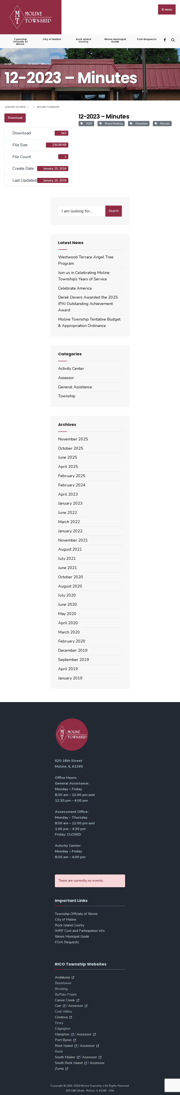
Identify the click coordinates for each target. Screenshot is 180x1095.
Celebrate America (75, 288)
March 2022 (69, 521)
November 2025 (73, 439)
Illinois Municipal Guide (115, 40)
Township (66, 396)
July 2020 (67, 595)
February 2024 (71, 485)
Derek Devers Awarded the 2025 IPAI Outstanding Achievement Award (88, 304)
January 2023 (70, 503)
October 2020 (70, 577)
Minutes (164, 123)
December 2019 (73, 650)
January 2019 (70, 678)
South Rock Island (69, 1062)
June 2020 (67, 604)
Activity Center (71, 368)
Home (8, 64)
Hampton (62, 1034)
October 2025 (70, 448)
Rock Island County (83, 40)
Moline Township (48, 107)
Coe (58, 1005)
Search (114, 211)
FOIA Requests (147, 39)
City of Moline (52, 39)
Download (15, 118)
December (141, 123)
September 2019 (73, 659)
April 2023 (68, 494)
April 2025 (68, 466)
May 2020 (67, 613)
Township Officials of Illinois (20, 41)
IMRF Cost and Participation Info (80, 930)
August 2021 (70, 549)
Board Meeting (113, 123)
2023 (88, 123)
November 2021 (73, 540)
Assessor (66, 377)
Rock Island (64, 1045)
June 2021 (67, 567)
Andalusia (62, 977)
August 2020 (70, 586)
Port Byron (63, 1040)
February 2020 (71, 641)
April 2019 (68, 669)
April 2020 (68, 623)
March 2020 (69, 632)
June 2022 (67, 512)
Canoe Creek (65, 1000)
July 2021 (67, 558)
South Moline (65, 1057)
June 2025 (67, 457)
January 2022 (70, 531)
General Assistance (75, 387)
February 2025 (71, 475)
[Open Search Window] (173, 39)
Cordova (61, 1017)
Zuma (59, 1068)
